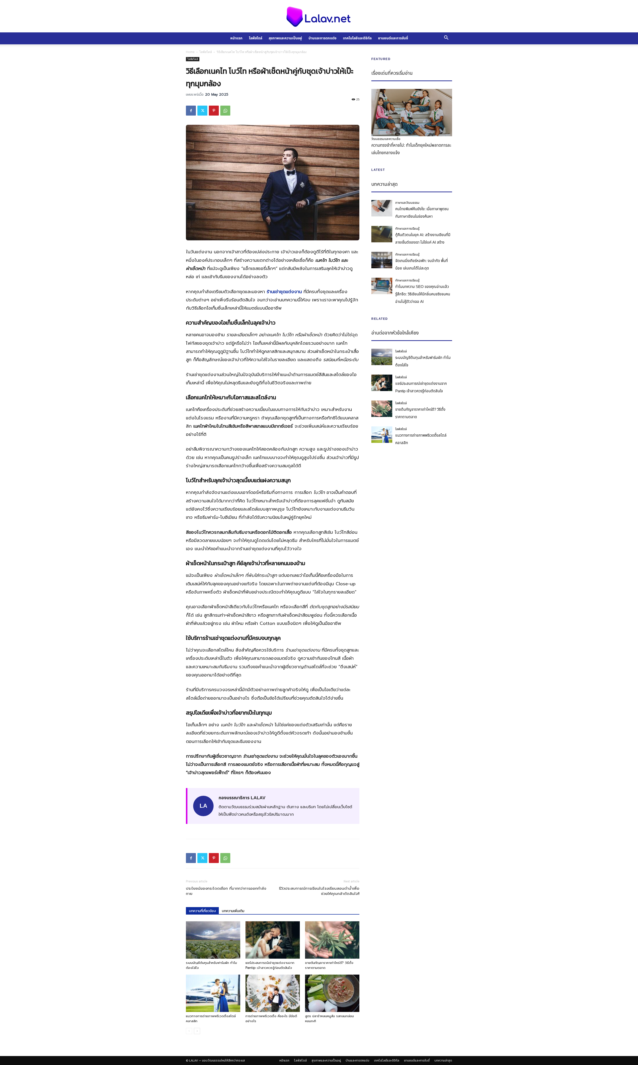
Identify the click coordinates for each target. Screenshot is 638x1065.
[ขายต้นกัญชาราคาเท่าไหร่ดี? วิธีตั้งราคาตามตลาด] (332, 940)
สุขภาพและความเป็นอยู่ (285, 38)
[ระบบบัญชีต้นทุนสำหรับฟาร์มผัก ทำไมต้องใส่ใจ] (213, 940)
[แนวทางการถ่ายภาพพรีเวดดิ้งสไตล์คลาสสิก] (213, 993)
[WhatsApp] (225, 111)
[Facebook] (191, 111)
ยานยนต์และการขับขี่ (393, 38)
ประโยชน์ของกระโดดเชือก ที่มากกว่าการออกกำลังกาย (226, 891)
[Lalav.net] (319, 16)
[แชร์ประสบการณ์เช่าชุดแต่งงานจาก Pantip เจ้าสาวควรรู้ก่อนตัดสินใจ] (272, 940)
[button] (446, 38)
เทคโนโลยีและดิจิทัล (357, 38)
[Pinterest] (214, 111)
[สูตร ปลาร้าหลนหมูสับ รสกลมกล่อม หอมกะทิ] (332, 993)
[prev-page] (189, 1031)
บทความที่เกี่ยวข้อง (202, 911)
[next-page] (197, 1031)
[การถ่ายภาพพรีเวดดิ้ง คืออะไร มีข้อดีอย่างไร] (272, 993)
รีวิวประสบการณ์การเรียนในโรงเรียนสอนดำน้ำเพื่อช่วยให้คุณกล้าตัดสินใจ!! (319, 891)
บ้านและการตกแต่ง (322, 38)
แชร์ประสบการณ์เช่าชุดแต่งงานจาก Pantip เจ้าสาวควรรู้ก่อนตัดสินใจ (269, 965)
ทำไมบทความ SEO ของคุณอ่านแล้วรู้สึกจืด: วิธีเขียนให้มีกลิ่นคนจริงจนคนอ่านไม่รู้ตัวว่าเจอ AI (422, 294)
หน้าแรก (236, 38)
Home (190, 52)
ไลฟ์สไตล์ (255, 38)
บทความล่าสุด (443, 1060)
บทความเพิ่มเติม (233, 911)
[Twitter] (202, 111)
